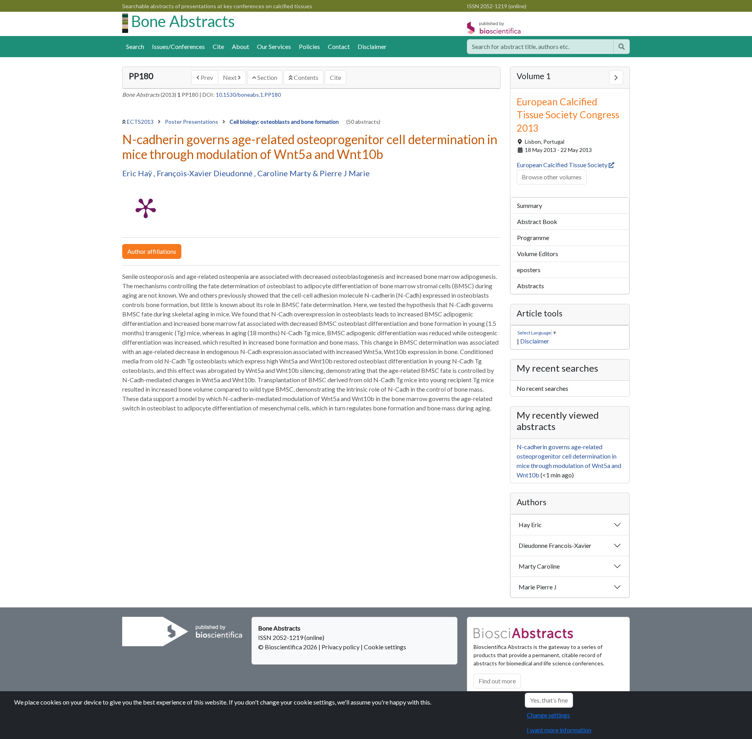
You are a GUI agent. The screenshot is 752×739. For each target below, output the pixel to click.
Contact (339, 46)
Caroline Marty (285, 173)
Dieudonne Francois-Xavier (555, 545)
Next (230, 77)
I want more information (559, 730)
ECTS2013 (141, 121)
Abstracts (530, 285)
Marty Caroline (539, 566)
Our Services (274, 46)
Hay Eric (530, 524)
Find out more (497, 681)
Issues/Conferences (178, 46)
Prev (206, 77)
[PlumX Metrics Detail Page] (145, 207)
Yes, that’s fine (549, 700)
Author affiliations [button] (151, 251)
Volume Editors (537, 253)
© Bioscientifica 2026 (288, 646)
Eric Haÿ (138, 173)
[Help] (621, 46)
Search (135, 46)
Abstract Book (537, 221)
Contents (305, 77)
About (240, 46)
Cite (218, 46)
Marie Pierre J (538, 587)
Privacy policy (341, 646)
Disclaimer (372, 46)
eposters (528, 269)
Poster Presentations (192, 121)
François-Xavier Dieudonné (205, 173)
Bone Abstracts (183, 21)
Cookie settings (385, 646)
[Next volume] (616, 77)
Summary (529, 205)
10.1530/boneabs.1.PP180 (248, 94)
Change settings (548, 715)
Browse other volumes (552, 177)
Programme (533, 237)
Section (266, 77)
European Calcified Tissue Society (563, 164)
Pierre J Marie (345, 173)
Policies (309, 46)
